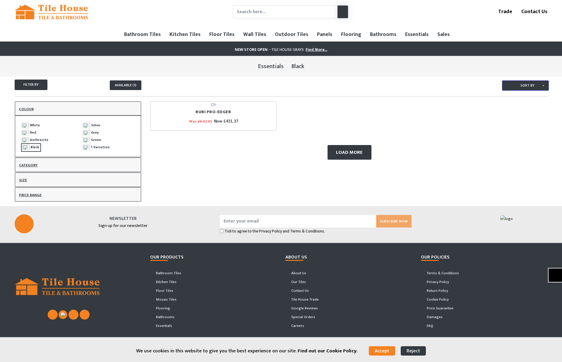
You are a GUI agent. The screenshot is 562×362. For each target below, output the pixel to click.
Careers (297, 326)
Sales (443, 34)
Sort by (527, 85)
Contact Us (533, 11)
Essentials (417, 34)
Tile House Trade (304, 299)
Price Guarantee (439, 308)
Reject (413, 351)
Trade (504, 11)
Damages (434, 317)
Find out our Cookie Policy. (327, 351)
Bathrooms (383, 34)
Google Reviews (304, 308)
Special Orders (302, 317)
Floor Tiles (221, 34)
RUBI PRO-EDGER (213, 112)
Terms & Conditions (442, 273)
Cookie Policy (437, 299)
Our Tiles (298, 282)
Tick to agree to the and (275, 231)
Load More (349, 152)
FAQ (429, 326)
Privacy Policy (270, 231)
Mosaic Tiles (166, 299)
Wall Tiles (254, 34)
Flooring (351, 34)
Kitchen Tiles (185, 34)
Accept (382, 351)
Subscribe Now (394, 221)
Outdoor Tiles (291, 34)
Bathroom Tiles (142, 34)
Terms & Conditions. (307, 231)
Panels (324, 34)
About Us (298, 273)
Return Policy (437, 290)
